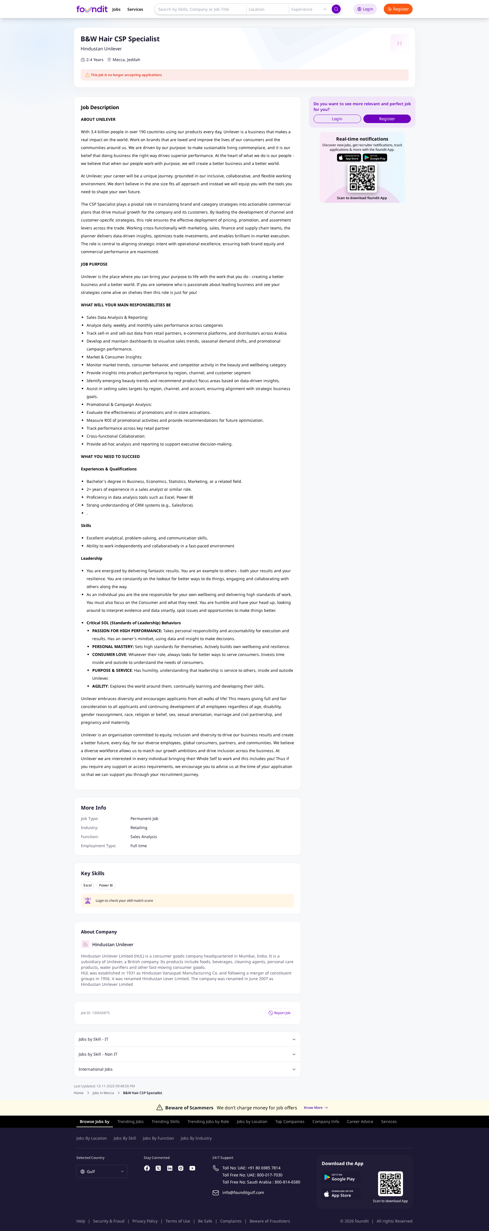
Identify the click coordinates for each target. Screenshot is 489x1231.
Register (401, 9)
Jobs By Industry (196, 1138)
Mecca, (119, 59)
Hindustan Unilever (101, 49)
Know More (313, 1107)
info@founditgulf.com (243, 1192)
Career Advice (360, 1121)
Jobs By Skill (125, 1138)
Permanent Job (144, 818)
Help (80, 1221)
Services (135, 9)
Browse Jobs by (95, 1121)
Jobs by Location (252, 1121)
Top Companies (289, 1121)
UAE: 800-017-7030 (264, 1175)
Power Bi (106, 885)
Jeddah (133, 59)
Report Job (282, 1012)
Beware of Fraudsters (270, 1221)
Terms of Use (178, 1221)
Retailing (138, 827)
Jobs (116, 9)
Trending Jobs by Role (208, 1121)
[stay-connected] (147, 1168)
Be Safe (205, 1221)
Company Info (325, 1121)
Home (78, 1092)
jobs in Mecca (103, 1093)
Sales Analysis (143, 836)
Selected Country (90, 1157)
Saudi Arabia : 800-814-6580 (273, 1182)
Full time (138, 845)
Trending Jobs (130, 1121)
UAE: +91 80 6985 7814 (259, 1167)
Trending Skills (166, 1121)
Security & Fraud (109, 1221)
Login (368, 9)
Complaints (231, 1221)
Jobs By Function (158, 1138)
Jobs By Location (91, 1138)
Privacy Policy (145, 1221)
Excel (87, 885)
